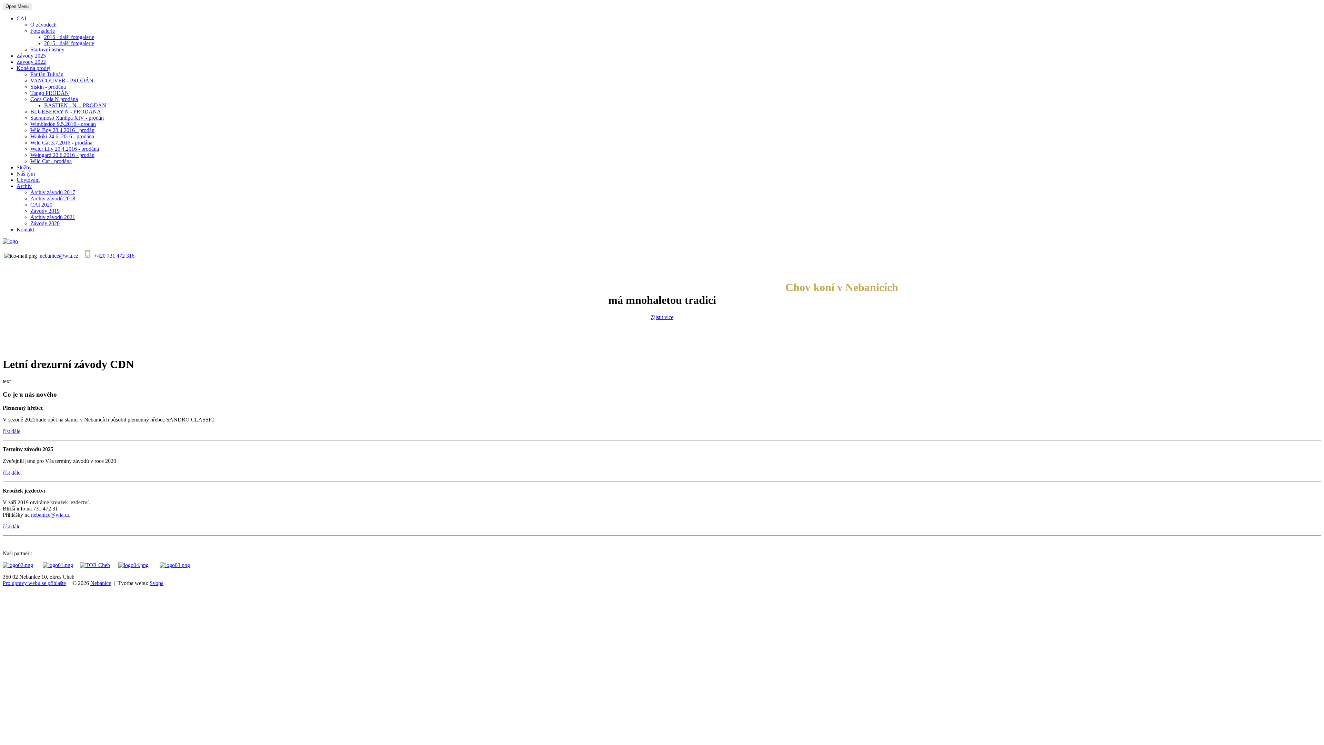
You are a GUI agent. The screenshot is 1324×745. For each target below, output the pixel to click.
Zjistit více (662, 317)
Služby (24, 167)
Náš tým (26, 174)
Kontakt (25, 229)
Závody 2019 (45, 211)
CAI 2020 (41, 205)
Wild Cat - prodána (51, 161)
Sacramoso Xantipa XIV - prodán (67, 118)
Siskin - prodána (48, 87)
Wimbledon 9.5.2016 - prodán (63, 124)
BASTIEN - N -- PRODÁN (75, 105)
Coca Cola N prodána (54, 99)
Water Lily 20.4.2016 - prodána (64, 149)
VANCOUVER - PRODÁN (61, 80)
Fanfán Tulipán (46, 74)
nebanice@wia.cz (59, 256)
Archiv (24, 186)
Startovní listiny (47, 49)
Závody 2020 (45, 223)
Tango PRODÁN (49, 93)
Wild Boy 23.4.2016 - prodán (62, 130)
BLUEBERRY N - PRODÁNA (65, 112)
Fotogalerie (42, 31)
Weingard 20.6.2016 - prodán (62, 155)
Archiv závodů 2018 (52, 198)
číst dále (11, 431)
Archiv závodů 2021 (52, 217)
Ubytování (28, 180)
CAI (21, 18)
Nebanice (100, 583)
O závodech (43, 25)
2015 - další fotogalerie (69, 43)
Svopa (156, 583)
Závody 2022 (31, 62)
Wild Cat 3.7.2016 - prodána (61, 143)
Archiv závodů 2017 (52, 192)
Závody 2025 (31, 56)
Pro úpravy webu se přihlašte (34, 583)
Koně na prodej (33, 68)
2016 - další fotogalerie (69, 37)
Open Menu (17, 6)
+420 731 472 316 (114, 256)
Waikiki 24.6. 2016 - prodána (62, 136)
